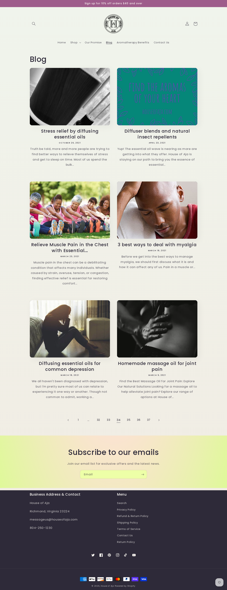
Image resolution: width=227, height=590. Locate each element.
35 (128, 420)
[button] (34, 24)
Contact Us (125, 535)
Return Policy (126, 542)
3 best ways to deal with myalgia (157, 245)
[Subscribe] (143, 474)
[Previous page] (68, 420)
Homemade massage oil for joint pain (157, 366)
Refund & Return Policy (132, 516)
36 (138, 420)
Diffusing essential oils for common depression (70, 366)
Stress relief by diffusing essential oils (70, 134)
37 (148, 420)
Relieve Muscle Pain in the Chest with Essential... (69, 248)
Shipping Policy (127, 522)
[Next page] (159, 420)
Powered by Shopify (125, 586)
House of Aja (107, 586)
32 (98, 420)
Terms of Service (128, 529)
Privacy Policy (126, 509)
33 (108, 420)
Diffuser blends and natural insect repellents (157, 134)
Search (122, 503)
